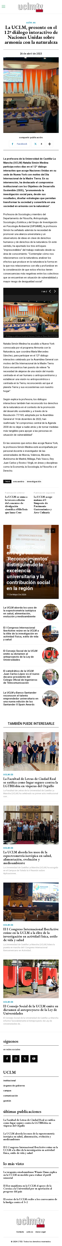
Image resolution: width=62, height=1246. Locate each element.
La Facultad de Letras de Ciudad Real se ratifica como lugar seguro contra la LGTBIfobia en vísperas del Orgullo (30, 782)
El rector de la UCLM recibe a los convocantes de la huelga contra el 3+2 (30, 1200)
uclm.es (31, 22)
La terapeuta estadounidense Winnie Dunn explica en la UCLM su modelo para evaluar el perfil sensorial (30, 1175)
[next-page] (53, 530)
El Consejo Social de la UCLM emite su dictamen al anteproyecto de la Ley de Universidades (20, 655)
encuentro (18, 481)
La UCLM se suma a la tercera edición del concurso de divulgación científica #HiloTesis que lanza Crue (16, 504)
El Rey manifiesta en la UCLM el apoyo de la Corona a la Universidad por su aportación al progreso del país (27, 1188)
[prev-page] (47, 530)
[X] (24, 1058)
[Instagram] (16, 1058)
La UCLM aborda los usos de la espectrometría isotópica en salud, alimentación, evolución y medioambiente (20, 612)
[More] (49, 144)
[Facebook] (7, 1058)
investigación (34, 481)
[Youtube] (34, 1058)
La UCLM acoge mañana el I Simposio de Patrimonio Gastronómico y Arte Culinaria (43, 504)
